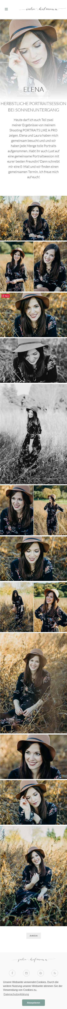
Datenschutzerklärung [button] (16, 994)
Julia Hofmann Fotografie (33, 10)
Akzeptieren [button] (33, 1002)
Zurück (34, 935)
